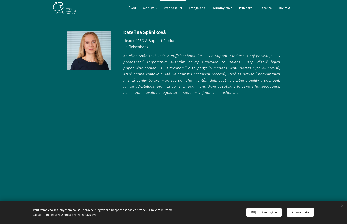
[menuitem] (132, 8)
